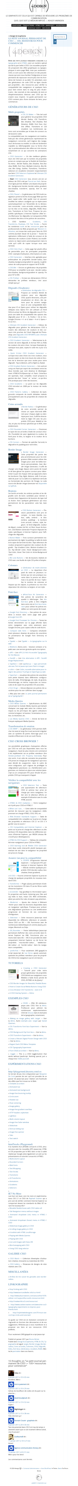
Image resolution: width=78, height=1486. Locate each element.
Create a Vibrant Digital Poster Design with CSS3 (28, 1038)
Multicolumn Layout (17, 1159)
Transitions (14, 1175)
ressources (35, 226)
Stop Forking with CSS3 (18, 1289)
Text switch (14, 1138)
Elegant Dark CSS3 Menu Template (23, 1044)
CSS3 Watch (14, 1258)
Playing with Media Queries (20, 1235)
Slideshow (13, 1125)
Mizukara (46, 28)
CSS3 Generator (16, 156)
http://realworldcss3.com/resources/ (24, 1301)
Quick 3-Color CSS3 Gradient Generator (27, 353)
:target (25, 1344)
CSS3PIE (26, 860)
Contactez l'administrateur (31, 1468)
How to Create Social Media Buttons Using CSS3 (28, 986)
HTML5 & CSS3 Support (18, 840)
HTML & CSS (39, 1342)
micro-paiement (20, 1384)
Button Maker (15, 538)
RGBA (40, 1349)
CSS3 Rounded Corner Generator (23, 429)
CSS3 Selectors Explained (25, 173)
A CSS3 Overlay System (18, 993)
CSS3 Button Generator (32, 510)
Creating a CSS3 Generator (35, 968)
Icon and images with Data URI (21, 1242)
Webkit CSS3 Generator (37, 846)
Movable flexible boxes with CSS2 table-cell (26, 1208)
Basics (60, 1468)
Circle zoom (14, 1096)
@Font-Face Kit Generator (33, 594)
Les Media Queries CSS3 (19, 719)
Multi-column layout (17, 1119)
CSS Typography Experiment (20, 1047)
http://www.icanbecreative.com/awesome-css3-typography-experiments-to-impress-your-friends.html (27, 1307)
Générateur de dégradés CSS (33, 290)
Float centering (15, 1103)
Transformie (14, 884)
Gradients (36, 222)
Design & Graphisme (26, 1342)
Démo (31, 993)
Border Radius (27, 407)
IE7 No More (14, 1193)
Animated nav (15, 1087)
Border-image (34, 1344)
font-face (16, 1349)
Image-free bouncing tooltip (20, 1093)
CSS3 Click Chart (16, 249)
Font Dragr (14, 688)
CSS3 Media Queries (18, 703)
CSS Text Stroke (32, 224)
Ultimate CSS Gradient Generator (23, 325)
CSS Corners (14, 442)
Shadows (21, 224)
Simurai (31, 1013)
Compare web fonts (18, 631)
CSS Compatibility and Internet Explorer (26, 827)
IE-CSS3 (12, 876)
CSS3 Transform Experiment (20, 1035)
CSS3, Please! (15, 194)
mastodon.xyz (42, 1483)
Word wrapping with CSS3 (19, 1245)
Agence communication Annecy (26, 1448)
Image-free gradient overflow (21, 1109)
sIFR (11, 652)
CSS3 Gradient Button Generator (22, 366)
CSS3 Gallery (15, 1264)
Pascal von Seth (34, 181)
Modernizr (14, 902)
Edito (10, 1349)
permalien (17, 1351)
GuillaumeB (18, 1437)
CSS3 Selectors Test (31, 785)
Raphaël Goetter (35, 1198)
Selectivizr (14, 917)
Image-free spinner (17, 1132)
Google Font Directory (18, 612)
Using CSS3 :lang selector (19, 1248)
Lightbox (13, 1116)
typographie (13, 63)
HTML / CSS (40, 25)
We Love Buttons (16, 558)
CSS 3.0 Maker (28, 114)
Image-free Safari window (19, 1122)
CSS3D (25, 1003)
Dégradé (42, 1346)
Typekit (12, 641)
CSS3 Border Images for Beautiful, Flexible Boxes (28, 983)
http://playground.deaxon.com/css (24, 1071)
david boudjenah (20, 1398)
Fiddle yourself (23, 1059)
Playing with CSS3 (16, 1239)
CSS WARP (14, 729)
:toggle (12, 1054)
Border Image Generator (33, 452)
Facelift (12, 658)
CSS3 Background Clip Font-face (22, 1032)
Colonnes (29, 1346)
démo (44, 1005)
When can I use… (16, 808)
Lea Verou (29, 953)
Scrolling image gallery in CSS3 (21, 1229)
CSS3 (36, 1346)
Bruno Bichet (34, 1339)
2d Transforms (15, 1178)
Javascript (50, 25)
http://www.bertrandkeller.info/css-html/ (25, 1292)
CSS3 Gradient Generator (20, 340)
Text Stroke (14, 1172)
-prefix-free (14, 951)
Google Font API (16, 617)
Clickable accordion (17, 1084)
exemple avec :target (29, 1021)
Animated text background (20, 1090)
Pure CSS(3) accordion (18, 1051)
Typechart (13, 675)
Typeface (13, 664)
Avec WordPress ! (46, 1468)
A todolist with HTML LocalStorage (23, 1232)
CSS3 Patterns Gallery (19, 392)
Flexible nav (14, 1100)
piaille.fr (34, 1483)
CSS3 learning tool (17, 846)
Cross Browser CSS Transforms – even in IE (26, 990)
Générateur (25, 1349)
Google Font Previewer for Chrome (23, 620)
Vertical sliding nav (17, 1129)
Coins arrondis (19, 1346)
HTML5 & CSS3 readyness (20, 803)
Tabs (11, 1135)
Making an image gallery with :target (25, 1018)
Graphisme (16, 25)
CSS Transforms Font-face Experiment (24, 1026)
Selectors (13, 1188)
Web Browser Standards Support (23, 817)
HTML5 (24, 63)
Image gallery (15, 1106)
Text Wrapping (15, 1168)
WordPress (61, 25)
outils (22, 226)
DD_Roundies (15, 930)
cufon (12, 669)
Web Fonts (14, 1165)
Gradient (33, 1349)
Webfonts (13, 647)
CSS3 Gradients (16, 384)
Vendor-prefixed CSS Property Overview (24, 756)
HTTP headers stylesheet (19, 1113)
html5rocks (13, 1144)
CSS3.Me (13, 267)
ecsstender (14, 892)
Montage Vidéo (34, 28)
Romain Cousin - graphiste (24, 1420)
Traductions (28, 25)
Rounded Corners (16, 1162)
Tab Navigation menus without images (24, 1211)
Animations (14, 1181)
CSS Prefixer (14, 278)
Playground (26, 1144)
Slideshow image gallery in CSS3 (22, 1226)
